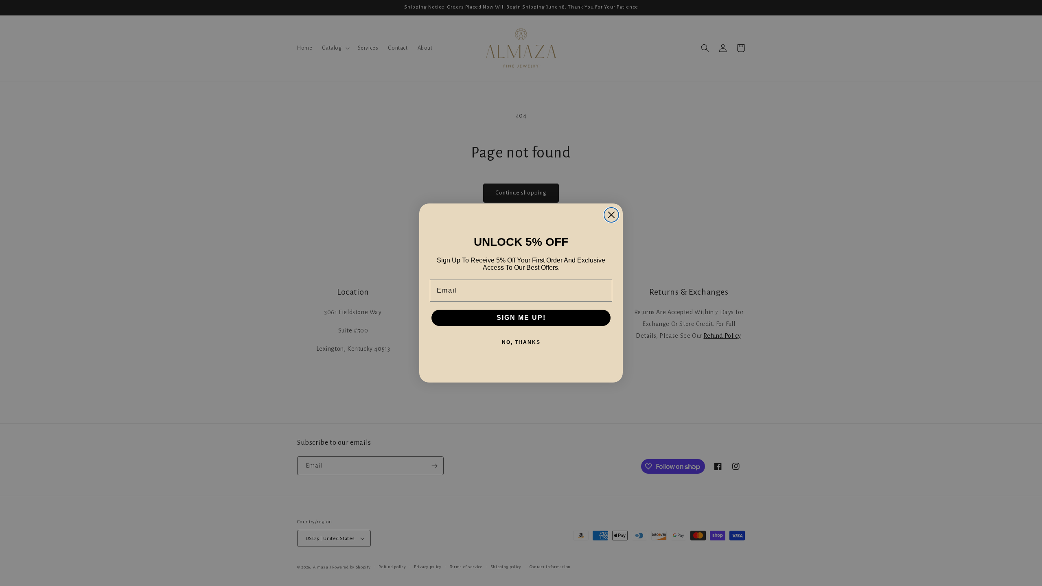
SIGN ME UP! (521, 317)
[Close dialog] (611, 215)
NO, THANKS (521, 342)
